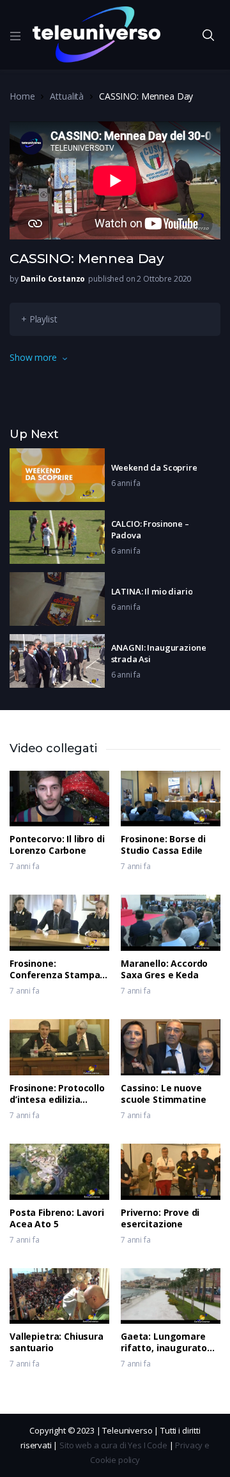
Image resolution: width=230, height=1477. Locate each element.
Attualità (67, 96)
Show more (33, 357)
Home (22, 96)
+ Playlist (39, 319)
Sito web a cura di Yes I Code (113, 1445)
